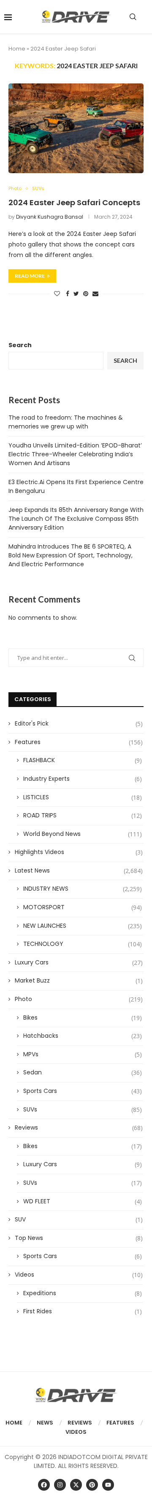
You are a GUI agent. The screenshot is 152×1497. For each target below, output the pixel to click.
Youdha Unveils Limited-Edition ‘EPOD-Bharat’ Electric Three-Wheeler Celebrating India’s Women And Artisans (75, 454)
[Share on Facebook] (67, 293)
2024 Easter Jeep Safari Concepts (74, 202)
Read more (30, 276)
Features (79, 742)
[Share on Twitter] (76, 293)
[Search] (133, 16)
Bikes (82, 1018)
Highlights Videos (79, 852)
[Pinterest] (92, 1485)
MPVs (82, 1054)
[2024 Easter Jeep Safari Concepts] (76, 128)
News (45, 1423)
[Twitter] (76, 1485)
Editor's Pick (79, 724)
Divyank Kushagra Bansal (49, 216)
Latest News (79, 871)
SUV (79, 1220)
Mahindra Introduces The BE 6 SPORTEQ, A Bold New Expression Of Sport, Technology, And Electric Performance (70, 555)
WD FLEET (82, 1201)
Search (20, 345)
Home (16, 49)
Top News (79, 1238)
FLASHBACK (82, 760)
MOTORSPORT (82, 907)
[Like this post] (57, 293)
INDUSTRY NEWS (82, 889)
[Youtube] (108, 1485)
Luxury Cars (79, 963)
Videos (79, 1275)
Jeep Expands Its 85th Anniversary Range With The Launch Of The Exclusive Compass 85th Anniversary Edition (76, 519)
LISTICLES (82, 797)
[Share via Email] (95, 293)
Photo (79, 999)
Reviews (79, 1128)
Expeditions (82, 1293)
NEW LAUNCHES (82, 926)
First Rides (82, 1311)
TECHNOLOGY (82, 944)
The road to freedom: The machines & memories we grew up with (65, 422)
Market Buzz (79, 981)
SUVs (82, 1110)
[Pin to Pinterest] (85, 293)
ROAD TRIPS (82, 815)
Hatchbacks (82, 1036)
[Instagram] (60, 1485)
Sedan (82, 1073)
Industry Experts (82, 779)
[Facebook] (44, 1485)
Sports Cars (82, 1091)
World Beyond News (82, 834)
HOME (13, 1423)
